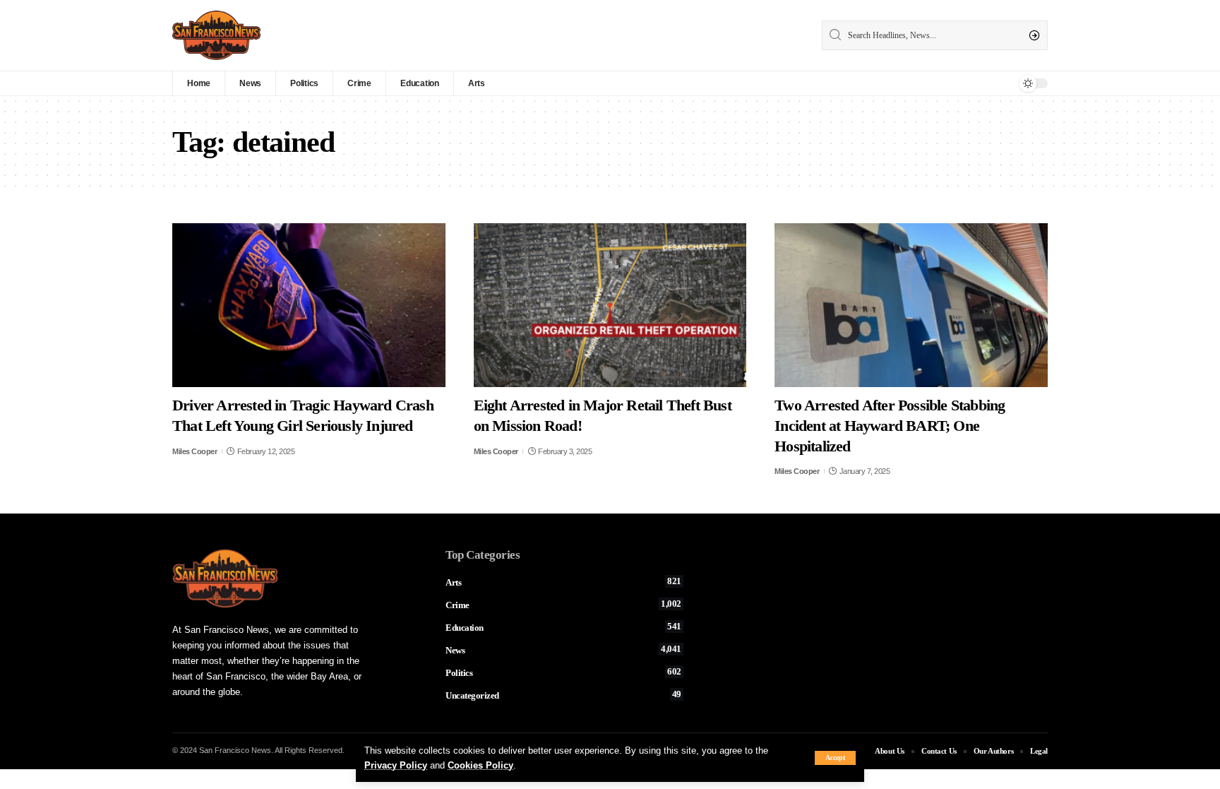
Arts (563, 582)
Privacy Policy (395, 765)
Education (563, 627)
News (563, 649)
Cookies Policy (480, 765)
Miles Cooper (194, 451)
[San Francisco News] (216, 35)
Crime (563, 604)
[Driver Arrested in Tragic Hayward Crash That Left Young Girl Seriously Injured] (308, 305)
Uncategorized (563, 695)
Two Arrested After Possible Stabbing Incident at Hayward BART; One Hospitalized (890, 425)
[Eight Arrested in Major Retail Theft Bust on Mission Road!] (610, 305)
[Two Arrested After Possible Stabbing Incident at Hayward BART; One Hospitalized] (911, 305)
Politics (563, 672)
